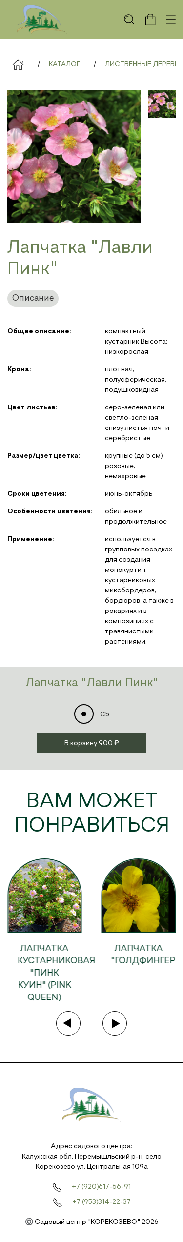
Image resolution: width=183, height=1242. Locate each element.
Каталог (64, 64)
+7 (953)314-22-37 (101, 1202)
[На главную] (42, 19)
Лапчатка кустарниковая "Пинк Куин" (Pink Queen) (56, 973)
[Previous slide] (68, 1023)
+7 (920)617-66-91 (101, 1186)
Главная (18, 64)
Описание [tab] (33, 298)
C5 (104, 714)
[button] (129, 19)
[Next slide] (114, 1023)
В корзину (91, 743)
